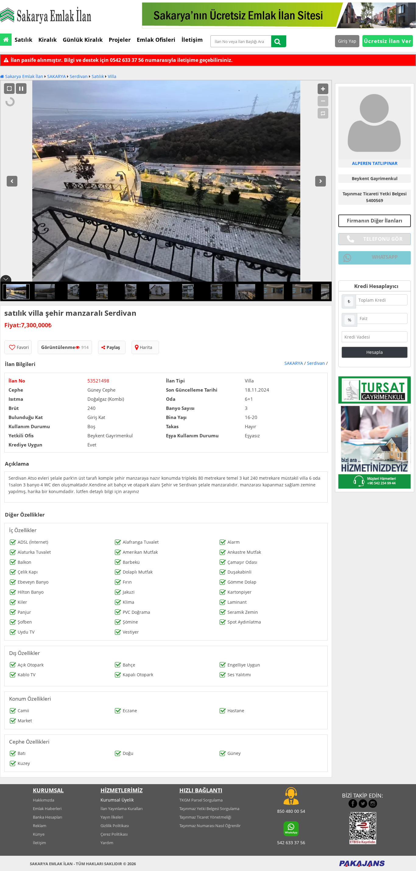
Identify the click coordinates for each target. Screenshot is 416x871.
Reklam (39, 825)
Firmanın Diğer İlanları (374, 220)
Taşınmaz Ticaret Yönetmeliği (205, 817)
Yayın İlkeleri (111, 817)
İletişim (39, 842)
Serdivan (79, 76)
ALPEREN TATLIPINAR (374, 163)
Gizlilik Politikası (114, 825)
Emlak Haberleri (47, 808)
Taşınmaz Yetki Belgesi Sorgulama (209, 808)
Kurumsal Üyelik (117, 800)
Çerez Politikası (114, 834)
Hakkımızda (43, 800)
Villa (112, 76)
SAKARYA (56, 76)
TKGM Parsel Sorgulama (201, 800)
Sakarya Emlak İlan (23, 76)
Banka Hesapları (47, 817)
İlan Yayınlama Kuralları (121, 808)
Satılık (98, 76)
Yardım (106, 842)
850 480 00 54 (291, 811)
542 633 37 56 (291, 842)
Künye (38, 834)
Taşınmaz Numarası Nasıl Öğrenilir (210, 825)
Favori (23, 347)
